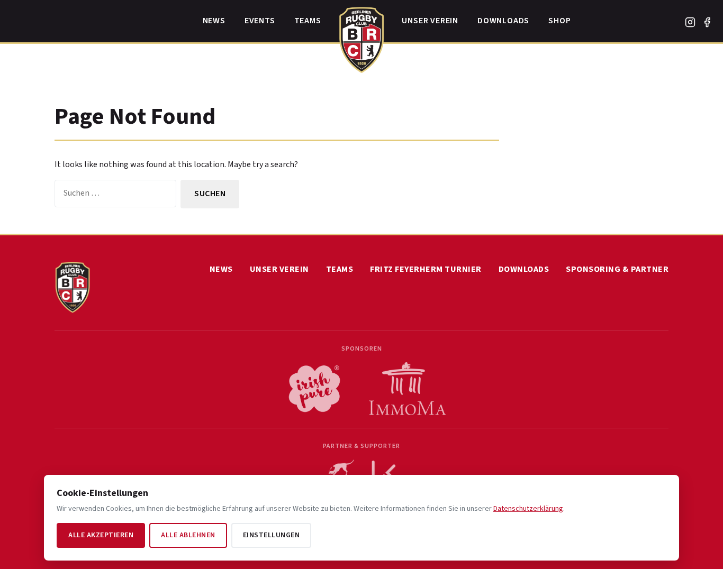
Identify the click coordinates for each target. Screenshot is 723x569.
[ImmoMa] (407, 388)
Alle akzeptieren (100, 535)
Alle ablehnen (188, 535)
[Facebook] (707, 22)
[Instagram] (690, 22)
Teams (307, 20)
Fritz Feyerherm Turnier (426, 269)
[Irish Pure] (314, 388)
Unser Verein (430, 20)
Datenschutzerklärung (528, 508)
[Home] (361, 37)
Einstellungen (271, 535)
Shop (559, 20)
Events (260, 20)
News (214, 20)
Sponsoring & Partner (617, 269)
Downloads (503, 20)
